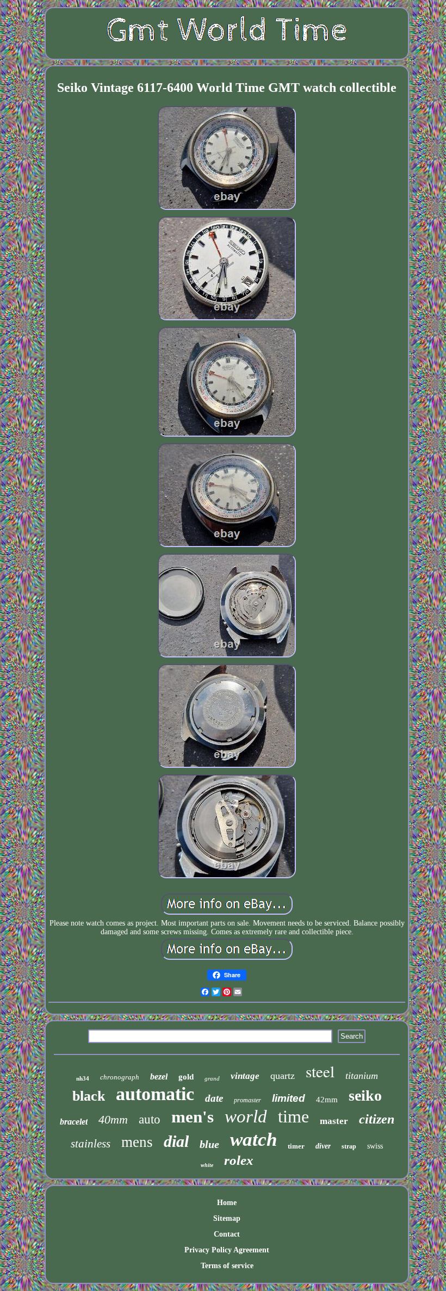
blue (209, 1144)
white (207, 1165)
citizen (376, 1119)
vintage (245, 1076)
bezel (159, 1076)
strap (349, 1146)
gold (186, 1076)
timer (296, 1146)
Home (227, 1203)
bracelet (74, 1121)
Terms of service (227, 1266)
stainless (90, 1143)
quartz (282, 1075)
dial (176, 1141)
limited (288, 1098)
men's (192, 1116)
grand (212, 1078)
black (88, 1096)
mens (137, 1142)
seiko (365, 1095)
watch (253, 1139)
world (246, 1116)
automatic (155, 1094)
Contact (227, 1234)
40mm (113, 1119)
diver (323, 1146)
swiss (375, 1146)
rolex (238, 1160)
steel (320, 1071)
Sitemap (226, 1218)
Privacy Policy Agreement (226, 1250)
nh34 (82, 1078)
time (293, 1116)
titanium (361, 1075)
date (214, 1098)
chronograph (119, 1077)
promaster (247, 1100)
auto (149, 1119)
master (334, 1121)
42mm (327, 1099)
